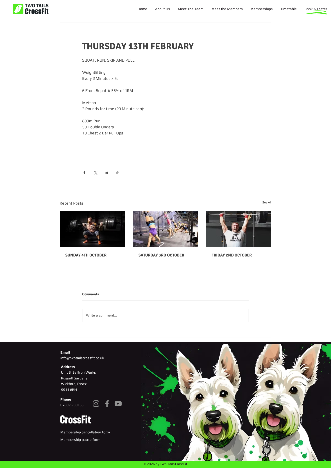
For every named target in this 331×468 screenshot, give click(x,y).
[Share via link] (117, 172)
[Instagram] (96, 403)
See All (266, 202)
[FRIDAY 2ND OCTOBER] (238, 229)
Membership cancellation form (85, 432)
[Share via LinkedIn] (106, 172)
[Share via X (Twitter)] (95, 172)
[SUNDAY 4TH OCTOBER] (92, 229)
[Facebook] (107, 403)
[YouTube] (118, 403)
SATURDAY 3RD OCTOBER (161, 255)
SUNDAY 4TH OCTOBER (86, 255)
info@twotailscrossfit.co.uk (82, 358)
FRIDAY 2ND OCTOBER (231, 255)
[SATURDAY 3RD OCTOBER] (165, 229)
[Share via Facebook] (84, 172)
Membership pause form (80, 439)
